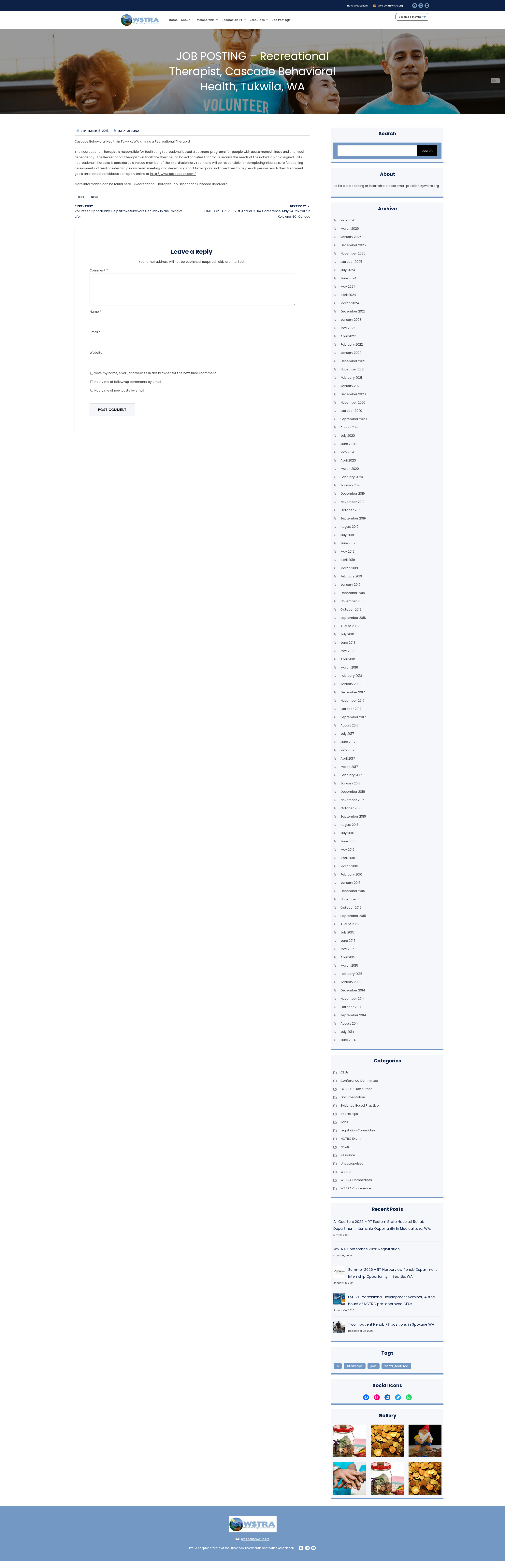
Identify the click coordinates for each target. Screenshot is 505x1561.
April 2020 (348, 460)
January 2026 (350, 237)
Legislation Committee (357, 1130)
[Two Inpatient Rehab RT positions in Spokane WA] (339, 1328)
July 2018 (347, 634)
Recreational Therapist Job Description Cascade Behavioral (181, 184)
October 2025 (351, 261)
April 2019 (347, 560)
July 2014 (347, 1031)
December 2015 (352, 891)
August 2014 (349, 1023)
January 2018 (350, 684)
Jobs (81, 197)
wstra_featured (396, 1366)
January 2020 (350, 485)
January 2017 (350, 783)
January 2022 (350, 353)
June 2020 (348, 444)
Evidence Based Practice (359, 1105)
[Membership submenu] (217, 19)
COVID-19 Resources (356, 1089)
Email (95, 332)
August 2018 (349, 626)
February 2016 (351, 874)
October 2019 (350, 510)
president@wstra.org (390, 5)
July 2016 (347, 833)
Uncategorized (351, 1163)
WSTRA (346, 1171)
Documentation (352, 1097)
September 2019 (353, 518)
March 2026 (349, 228)
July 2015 (347, 932)
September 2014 (353, 1015)
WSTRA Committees (356, 1180)
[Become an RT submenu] (245, 19)
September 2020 (353, 419)
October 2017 (350, 709)
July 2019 (347, 535)
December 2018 (352, 593)
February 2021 (351, 377)
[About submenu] (192, 19)
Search (427, 150)
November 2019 (352, 502)
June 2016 (347, 841)
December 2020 (353, 394)
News (94, 197)
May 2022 (347, 328)
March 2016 (349, 866)
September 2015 (353, 916)
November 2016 (352, 800)
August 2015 (349, 924)
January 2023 (350, 319)
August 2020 (349, 427)
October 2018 (350, 609)
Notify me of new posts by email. (119, 390)
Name (95, 311)
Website (96, 352)
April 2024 (348, 295)
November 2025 (352, 253)
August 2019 (349, 526)
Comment (99, 270)
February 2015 (351, 974)
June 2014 (348, 1040)
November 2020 (352, 402)
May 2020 (347, 452)
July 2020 (347, 435)
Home (173, 20)
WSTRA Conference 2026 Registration (366, 1249)
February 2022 (351, 344)
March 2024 (349, 303)
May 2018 (347, 651)
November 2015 (352, 899)
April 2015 (347, 957)
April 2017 (347, 758)
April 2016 (347, 858)
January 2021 (350, 386)
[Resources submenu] (267, 19)
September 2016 (353, 816)
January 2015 (350, 982)
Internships (349, 1114)
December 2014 (352, 990)
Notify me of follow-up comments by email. (128, 382)
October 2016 (350, 808)
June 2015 (347, 940)
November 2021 (352, 369)
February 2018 (351, 675)
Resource (347, 1155)
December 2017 (352, 692)
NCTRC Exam (350, 1138)
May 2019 (347, 551)
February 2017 (351, 775)
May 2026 (347, 220)
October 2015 (350, 907)
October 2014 (351, 1007)
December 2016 (352, 791)
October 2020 (351, 410)
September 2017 (353, 717)
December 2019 (352, 493)
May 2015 (347, 949)
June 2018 (347, 642)
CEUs (344, 1072)
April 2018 (347, 659)
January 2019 (350, 584)
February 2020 (351, 477)
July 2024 (347, 270)
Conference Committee (359, 1080)
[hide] (499, 78)
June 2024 (348, 278)
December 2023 (353, 311)
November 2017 (352, 700)
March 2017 (349, 767)
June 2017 (347, 742)
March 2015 (349, 965)
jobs (373, 1366)
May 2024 (347, 286)
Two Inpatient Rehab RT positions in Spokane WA (391, 1324)
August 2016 (349, 824)
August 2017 (349, 725)
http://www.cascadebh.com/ (173, 174)
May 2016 (347, 849)
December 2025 (353, 245)
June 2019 (347, 543)
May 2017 (347, 750)
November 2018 (352, 601)
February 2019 (351, 576)
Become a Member (411, 17)
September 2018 (353, 617)
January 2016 (350, 882)
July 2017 (347, 733)
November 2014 (352, 998)
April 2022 (348, 336)
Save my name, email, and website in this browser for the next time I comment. (155, 373)
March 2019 (349, 568)
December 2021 (352, 361)
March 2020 (349, 468)
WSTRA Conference (355, 1188)
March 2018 (349, 667)
